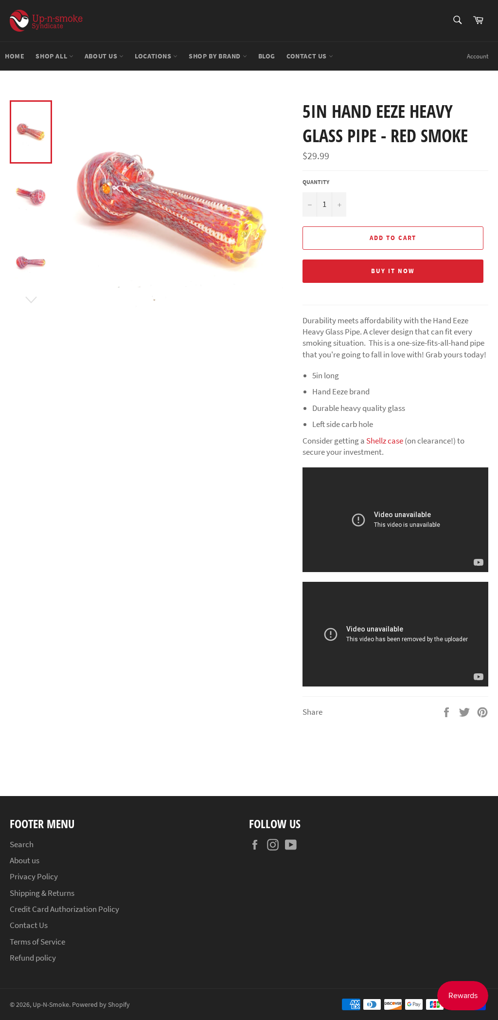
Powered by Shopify (101, 1005)
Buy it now (393, 271)
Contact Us (307, 56)
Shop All (52, 56)
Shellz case (384, 440)
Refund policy (33, 957)
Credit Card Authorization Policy (64, 909)
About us (102, 56)
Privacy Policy (34, 876)
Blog (266, 56)
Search (22, 844)
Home (14, 56)
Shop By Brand (215, 56)
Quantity (315, 181)
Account (477, 56)
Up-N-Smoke (51, 1005)
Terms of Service (37, 941)
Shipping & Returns (42, 893)
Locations (154, 56)
